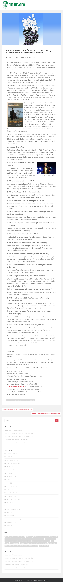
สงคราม (35, 543)
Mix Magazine (10, 476)
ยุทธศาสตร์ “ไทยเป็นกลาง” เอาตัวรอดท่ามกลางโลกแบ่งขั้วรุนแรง (20, 436)
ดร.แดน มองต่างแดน (12, 509)
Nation (8, 480)
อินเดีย (25, 545)
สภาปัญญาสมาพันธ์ (52, 543)
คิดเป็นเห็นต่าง (10, 496)
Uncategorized (11, 486)
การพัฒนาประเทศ (9, 539)
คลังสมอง (47, 539)
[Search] (56, 420)
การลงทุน (16, 539)
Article (24, 57)
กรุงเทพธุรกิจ (29, 536)
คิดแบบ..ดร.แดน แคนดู (12, 499)
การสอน (36, 539)
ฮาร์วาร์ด (30, 545)
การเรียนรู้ (42, 539)
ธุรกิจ (29, 541)
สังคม (6, 545)
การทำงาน (50, 536)
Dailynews (9, 470)
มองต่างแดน (23, 543)
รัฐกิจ (28, 543)
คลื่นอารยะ (53, 539)
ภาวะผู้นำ (7, 543)
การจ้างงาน (44, 536)
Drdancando (17, 580)
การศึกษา (21, 539)
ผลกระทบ (48, 541)
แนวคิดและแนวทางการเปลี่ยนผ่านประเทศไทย (15, 443)
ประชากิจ (42, 541)
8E (5, 536)
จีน (16, 541)
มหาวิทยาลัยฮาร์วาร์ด (14, 543)
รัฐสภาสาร (9, 516)
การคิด (34, 536)
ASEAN (12, 536)
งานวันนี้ (9, 503)
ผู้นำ (52, 541)
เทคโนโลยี (36, 545)
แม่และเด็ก (9, 525)
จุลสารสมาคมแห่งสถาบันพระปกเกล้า (16, 506)
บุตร (38, 541)
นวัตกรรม (34, 541)
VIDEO (8, 489)
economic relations (20, 536)
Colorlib (36, 580)
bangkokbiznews (11, 460)
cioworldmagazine (12, 463)
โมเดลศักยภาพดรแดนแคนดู (28, 400)
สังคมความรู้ (11, 545)
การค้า (39, 536)
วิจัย (31, 543)
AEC (9, 536)
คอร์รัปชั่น (7, 541)
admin (18, 57)
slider (8, 483)
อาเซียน (21, 545)
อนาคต (17, 545)
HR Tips (9, 473)
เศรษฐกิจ (46, 545)
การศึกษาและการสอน (29, 539)
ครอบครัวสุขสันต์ (11, 493)
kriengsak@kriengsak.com (15, 386)
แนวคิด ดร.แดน (10, 522)
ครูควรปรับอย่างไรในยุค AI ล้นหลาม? (14, 430)
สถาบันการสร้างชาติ (42, 543)
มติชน (8, 512)
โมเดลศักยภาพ (18, 400)
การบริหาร (55, 536)
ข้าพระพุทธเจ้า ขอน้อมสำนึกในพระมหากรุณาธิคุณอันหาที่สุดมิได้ (20, 433)
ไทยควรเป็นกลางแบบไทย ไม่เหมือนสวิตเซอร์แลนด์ (16, 440)
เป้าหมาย (41, 545)
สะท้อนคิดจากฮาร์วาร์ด (32, 57)
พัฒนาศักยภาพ (10, 400)
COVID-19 (9, 467)
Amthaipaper (10, 453)
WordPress (46, 580)
